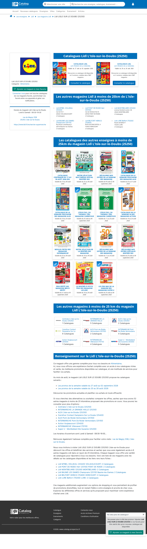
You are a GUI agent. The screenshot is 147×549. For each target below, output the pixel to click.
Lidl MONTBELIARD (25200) (125, 110)
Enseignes (44, 11)
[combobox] (58, 4)
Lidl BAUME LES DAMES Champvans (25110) (65, 124)
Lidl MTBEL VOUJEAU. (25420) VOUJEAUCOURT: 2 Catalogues (85, 466)
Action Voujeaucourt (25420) (69, 343)
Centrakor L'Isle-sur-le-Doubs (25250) (70, 322)
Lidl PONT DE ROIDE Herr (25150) (94, 111)
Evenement (71, 11)
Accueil (15, 11)
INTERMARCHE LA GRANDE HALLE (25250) (97, 323)
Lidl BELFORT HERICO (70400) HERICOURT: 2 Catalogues (83, 477)
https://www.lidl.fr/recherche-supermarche (30, 127)
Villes (52, 11)
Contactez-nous (87, 512)
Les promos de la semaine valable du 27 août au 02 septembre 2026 (88, 388)
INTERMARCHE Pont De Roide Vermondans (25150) (126, 333)
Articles (81, 11)
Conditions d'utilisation (90, 519)
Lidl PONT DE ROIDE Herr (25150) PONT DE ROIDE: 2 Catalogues (86, 469)
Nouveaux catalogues (29, 11)
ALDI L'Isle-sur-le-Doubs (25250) (124, 322)
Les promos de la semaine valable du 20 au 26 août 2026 (83, 391)
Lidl (32, 16)
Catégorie (57, 522)
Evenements (58, 519)
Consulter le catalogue (80, 85)
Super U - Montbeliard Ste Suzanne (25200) (126, 343)
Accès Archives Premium (90, 515)
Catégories (60, 11)
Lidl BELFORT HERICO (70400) (93, 124)
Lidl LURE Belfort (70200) (123, 123)
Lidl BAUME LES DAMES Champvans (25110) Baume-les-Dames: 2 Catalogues (92, 474)
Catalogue (57, 512)
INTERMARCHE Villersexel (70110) (97, 343)
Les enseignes (21, 16)
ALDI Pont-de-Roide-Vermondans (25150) (98, 332)
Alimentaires (24, 86)
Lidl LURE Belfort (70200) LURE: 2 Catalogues (78, 480)
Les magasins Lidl (44, 16)
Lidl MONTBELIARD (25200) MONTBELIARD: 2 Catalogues (83, 472)
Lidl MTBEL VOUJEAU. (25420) (64, 111)
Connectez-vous (19, 96)
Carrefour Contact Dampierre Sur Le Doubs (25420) (69, 333)
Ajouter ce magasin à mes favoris (127, 532)
